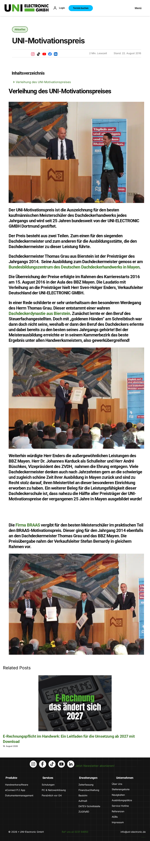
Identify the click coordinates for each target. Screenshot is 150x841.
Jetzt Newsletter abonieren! (95, 766)
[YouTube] (44, 54)
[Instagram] (33, 54)
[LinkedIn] (55, 54)
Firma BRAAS (28, 525)
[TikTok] (38, 54)
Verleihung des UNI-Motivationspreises (43, 82)
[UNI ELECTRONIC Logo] (26, 5)
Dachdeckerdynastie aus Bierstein (39, 313)
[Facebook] (50, 54)
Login (62, 8)
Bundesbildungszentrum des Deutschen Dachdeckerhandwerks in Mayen (74, 267)
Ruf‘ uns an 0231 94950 (75, 831)
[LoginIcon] (55, 7)
